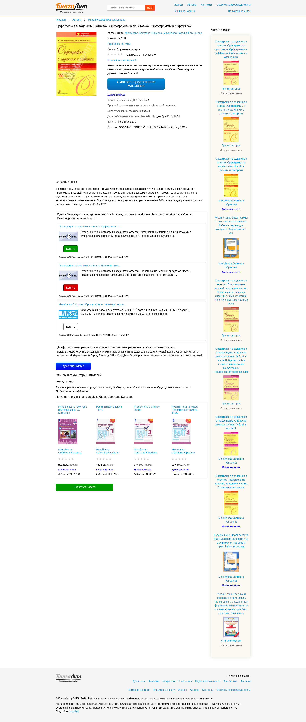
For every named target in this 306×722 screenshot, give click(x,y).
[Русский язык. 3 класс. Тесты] (143, 431)
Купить (70, 248)
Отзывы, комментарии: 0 (122, 60)
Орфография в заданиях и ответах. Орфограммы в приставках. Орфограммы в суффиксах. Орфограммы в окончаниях (231, 49)
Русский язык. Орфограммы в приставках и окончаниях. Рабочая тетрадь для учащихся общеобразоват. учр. (231, 225)
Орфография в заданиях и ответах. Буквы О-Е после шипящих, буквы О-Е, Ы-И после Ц (231, 422)
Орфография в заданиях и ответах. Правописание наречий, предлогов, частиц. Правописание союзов (231, 482)
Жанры (178, 4)
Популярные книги (239, 11)
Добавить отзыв (73, 366)
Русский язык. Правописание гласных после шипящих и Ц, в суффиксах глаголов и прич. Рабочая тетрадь (231, 541)
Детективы (139, 681)
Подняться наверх (84, 487)
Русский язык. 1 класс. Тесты (109, 408)
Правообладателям (119, 43)
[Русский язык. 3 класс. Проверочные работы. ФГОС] (181, 431)
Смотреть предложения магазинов (136, 84)
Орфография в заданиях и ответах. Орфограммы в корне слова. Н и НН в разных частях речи (231, 108)
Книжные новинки (185, 11)
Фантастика (230, 681)
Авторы (192, 4)
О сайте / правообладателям (233, 4)
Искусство (169, 681)
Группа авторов (231, 88)
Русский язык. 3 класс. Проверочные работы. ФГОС (185, 409)
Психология (185, 681)
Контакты (206, 4)
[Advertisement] (114, 155)
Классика (154, 681)
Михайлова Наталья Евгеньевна (182, 33)
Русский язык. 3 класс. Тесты (147, 408)
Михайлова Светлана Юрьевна (143, 33)
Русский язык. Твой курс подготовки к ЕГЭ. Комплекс (72, 409)
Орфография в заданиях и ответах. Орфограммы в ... (90, 226)
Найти (150, 8)
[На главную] (72, 8)
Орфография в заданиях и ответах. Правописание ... (90, 265)
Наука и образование (207, 681)
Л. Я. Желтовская (231, 640)
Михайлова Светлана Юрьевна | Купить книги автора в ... (92, 304)
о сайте (74, 711)
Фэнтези (245, 681)
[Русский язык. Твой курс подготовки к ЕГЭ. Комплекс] (67, 431)
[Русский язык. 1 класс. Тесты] (105, 431)
